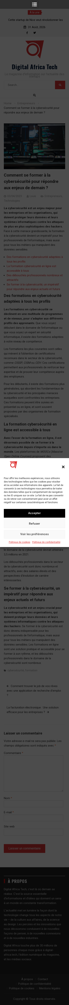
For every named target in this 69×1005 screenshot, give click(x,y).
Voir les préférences (34, 534)
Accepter (34, 513)
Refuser (34, 523)
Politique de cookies (19, 542)
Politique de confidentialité (46, 542)
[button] (63, 467)
